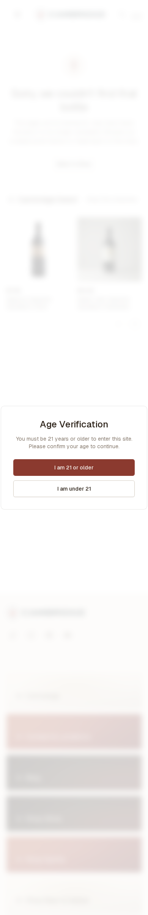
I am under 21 (74, 488)
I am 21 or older (74, 467)
